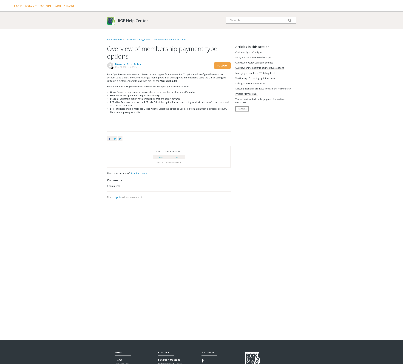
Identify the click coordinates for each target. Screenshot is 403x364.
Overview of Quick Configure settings (254, 62)
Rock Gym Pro (114, 39)
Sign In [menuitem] (18, 5)
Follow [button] (222, 65)
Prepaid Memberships (246, 93)
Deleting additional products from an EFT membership (263, 88)
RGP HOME (45, 5)
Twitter (114, 138)
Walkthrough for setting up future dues (255, 78)
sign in (117, 197)
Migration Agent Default (129, 64)
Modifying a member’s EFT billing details (255, 73)
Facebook (109, 138)
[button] (161, 157)
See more (242, 109)
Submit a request (65, 5)
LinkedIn (120, 138)
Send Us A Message (169, 359)
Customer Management (138, 39)
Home (119, 359)
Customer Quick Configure (248, 52)
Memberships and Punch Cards (170, 39)
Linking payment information (250, 83)
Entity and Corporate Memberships (253, 57)
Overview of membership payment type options (259, 67)
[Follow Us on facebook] (203, 361)
